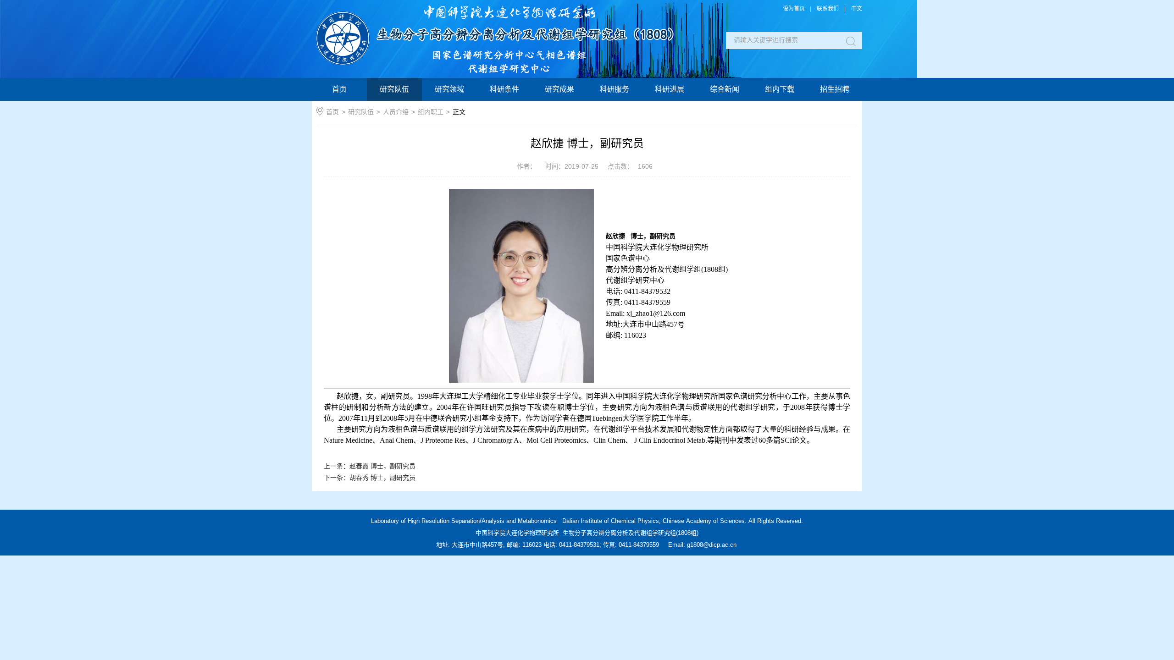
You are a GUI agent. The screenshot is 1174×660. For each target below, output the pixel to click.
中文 (856, 9)
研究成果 (559, 89)
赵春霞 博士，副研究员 (382, 466)
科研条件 (504, 89)
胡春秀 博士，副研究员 (382, 477)
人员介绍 (396, 112)
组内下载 (779, 89)
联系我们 (828, 9)
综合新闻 (724, 89)
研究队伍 (394, 89)
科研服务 (614, 89)
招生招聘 (834, 89)
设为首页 (794, 9)
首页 (339, 89)
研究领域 (449, 89)
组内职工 (430, 112)
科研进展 (669, 89)
